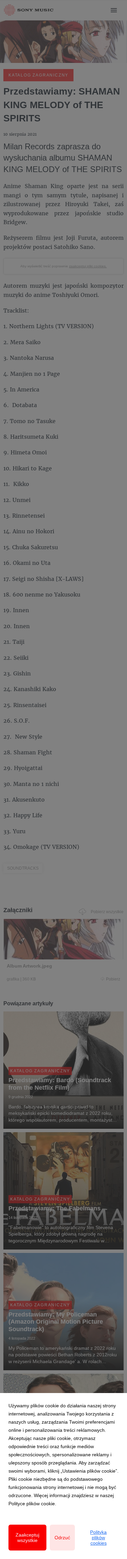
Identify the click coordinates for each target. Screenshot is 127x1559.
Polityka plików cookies (98, 1537)
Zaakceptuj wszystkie (27, 1537)
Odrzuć (62, 1537)
